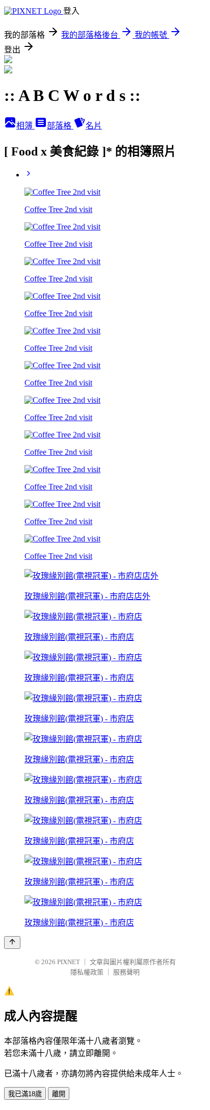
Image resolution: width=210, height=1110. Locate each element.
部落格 (60, 125)
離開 (58, 1094)
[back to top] (12, 942)
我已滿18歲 (25, 1094)
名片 (94, 125)
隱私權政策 (86, 972)
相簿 (25, 125)
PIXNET (68, 962)
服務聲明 (126, 972)
